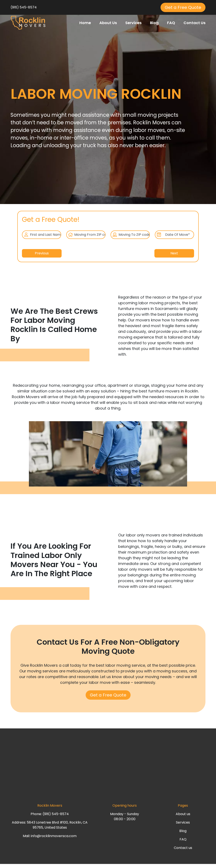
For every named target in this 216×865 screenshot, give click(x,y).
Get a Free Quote (183, 7)
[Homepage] (28, 22)
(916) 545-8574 (24, 7)
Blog (154, 22)
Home (85, 22)
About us (183, 814)
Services (133, 22)
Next (174, 253)
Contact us (183, 847)
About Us (108, 22)
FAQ (171, 22)
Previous (42, 253)
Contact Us (194, 22)
